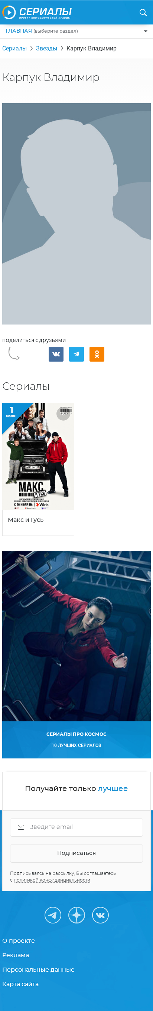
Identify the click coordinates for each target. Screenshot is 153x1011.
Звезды (46, 48)
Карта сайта (20, 984)
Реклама (15, 955)
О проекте (18, 941)
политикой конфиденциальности (52, 880)
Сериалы (14, 48)
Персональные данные (38, 970)
